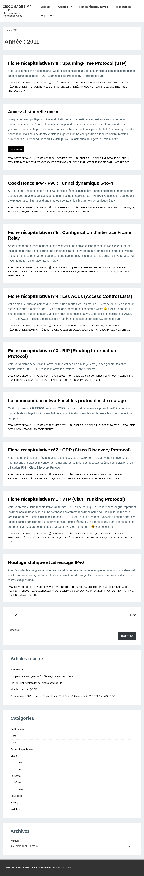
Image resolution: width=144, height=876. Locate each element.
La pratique (109, 158)
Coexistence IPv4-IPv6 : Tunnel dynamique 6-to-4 (60, 183)
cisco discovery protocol (78, 478)
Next (133, 614)
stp (23, 91)
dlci (59, 271)
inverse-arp (85, 271)
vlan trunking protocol (121, 538)
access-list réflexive (53, 162)
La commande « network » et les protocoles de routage (67, 400)
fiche (90, 330)
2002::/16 (44, 211)
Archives (15, 841)
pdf (88, 538)
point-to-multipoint (104, 271)
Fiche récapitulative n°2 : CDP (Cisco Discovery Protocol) (69, 450)
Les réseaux (17, 789)
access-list (33, 162)
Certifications (103, 83)
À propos (47, 15)
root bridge (101, 87)
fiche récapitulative (80, 87)
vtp (10, 541)
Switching (14, 538)
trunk (94, 538)
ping (130, 591)
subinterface (16, 275)
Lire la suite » (15, 149)
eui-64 (101, 591)
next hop (122, 591)
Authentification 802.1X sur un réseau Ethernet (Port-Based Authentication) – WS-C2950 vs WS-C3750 (63, 696)
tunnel (86, 211)
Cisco (116, 83)
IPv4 (66, 211)
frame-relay (70, 271)
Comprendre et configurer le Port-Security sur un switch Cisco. (42, 676)
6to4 (52, 211)
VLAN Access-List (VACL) (24, 689)
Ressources (123, 6)
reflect (124, 162)
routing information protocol (82, 380)
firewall (108, 162)
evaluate (85, 162)
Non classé (16, 795)
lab (114, 591)
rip (61, 380)
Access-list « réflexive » (33, 111)
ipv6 (71, 211)
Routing (121, 158)
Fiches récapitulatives (93, 6)
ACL (69, 162)
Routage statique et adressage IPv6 (46, 562)
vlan (102, 538)
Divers (14, 742)
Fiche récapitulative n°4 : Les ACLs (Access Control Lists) (70, 296)
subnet (49, 429)
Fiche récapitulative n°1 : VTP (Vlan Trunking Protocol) (66, 499)
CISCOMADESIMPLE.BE (17, 8)
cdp (51, 478)
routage (39, 429)
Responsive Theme (61, 867)
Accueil (46, 6)
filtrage (97, 162)
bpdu (57, 87)
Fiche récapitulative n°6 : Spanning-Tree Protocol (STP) (67, 63)
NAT (117, 162)
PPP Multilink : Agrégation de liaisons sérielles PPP (37, 683)
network (27, 429)
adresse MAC (63, 591)
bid (51, 87)
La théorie (102, 425)
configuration (50, 538)
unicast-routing (27, 595)
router (12, 595)
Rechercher (13, 630)
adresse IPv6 (47, 591)
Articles (63, 6)
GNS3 (14, 756)
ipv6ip (78, 211)
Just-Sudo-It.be (18, 669)
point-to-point (125, 271)
